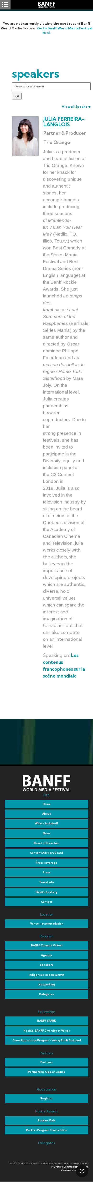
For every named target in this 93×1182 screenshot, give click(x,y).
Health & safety (46, 892)
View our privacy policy (74, 1170)
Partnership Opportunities (46, 1072)
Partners (46, 1062)
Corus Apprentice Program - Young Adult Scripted (46, 1040)
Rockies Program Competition (46, 1130)
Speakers (46, 964)
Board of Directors (46, 843)
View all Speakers (76, 106)
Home (47, 804)
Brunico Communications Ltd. (71, 1166)
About (46, 813)
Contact (46, 901)
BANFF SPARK (46, 1020)
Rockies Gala (46, 1120)
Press (47, 872)
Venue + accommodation (46, 923)
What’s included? (46, 823)
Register (46, 1098)
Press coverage (46, 862)
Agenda (46, 955)
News (46, 833)
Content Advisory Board (46, 852)
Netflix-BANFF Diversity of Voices (46, 1030)
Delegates (46, 994)
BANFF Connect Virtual (46, 945)
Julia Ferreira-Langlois (64, 122)
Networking (46, 984)
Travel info (46, 882)
